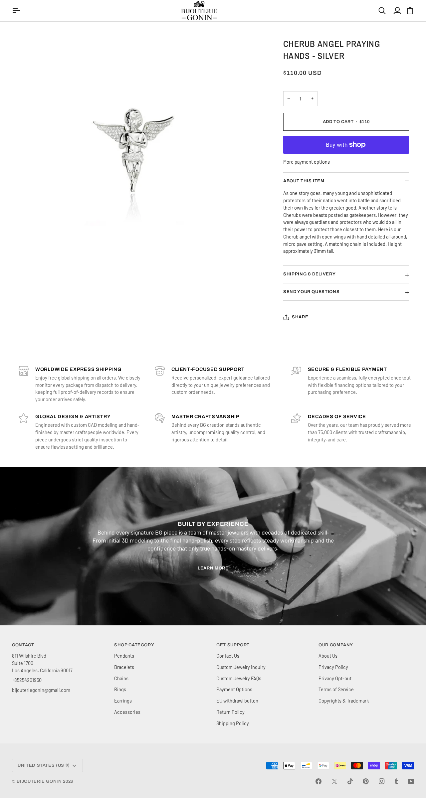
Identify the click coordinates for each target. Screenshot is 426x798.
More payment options (306, 162)
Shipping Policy (232, 723)
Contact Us (227, 656)
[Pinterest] (366, 781)
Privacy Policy (333, 667)
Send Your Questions (311, 291)
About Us (328, 656)
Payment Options (234, 689)
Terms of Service (336, 689)
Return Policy (230, 712)
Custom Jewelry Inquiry (241, 667)
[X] (334, 781)
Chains (121, 678)
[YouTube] (411, 781)
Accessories (127, 712)
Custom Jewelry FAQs (238, 678)
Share (300, 317)
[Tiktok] (350, 781)
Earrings (123, 701)
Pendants (124, 656)
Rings (120, 689)
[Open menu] (17, 11)
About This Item (303, 181)
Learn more (213, 568)
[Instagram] (382, 781)
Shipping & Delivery (309, 274)
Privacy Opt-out (335, 678)
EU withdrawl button (237, 701)
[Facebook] (318, 781)
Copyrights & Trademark (344, 701)
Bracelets (124, 667)
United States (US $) (44, 765)
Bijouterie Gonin (39, 781)
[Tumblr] (396, 781)
